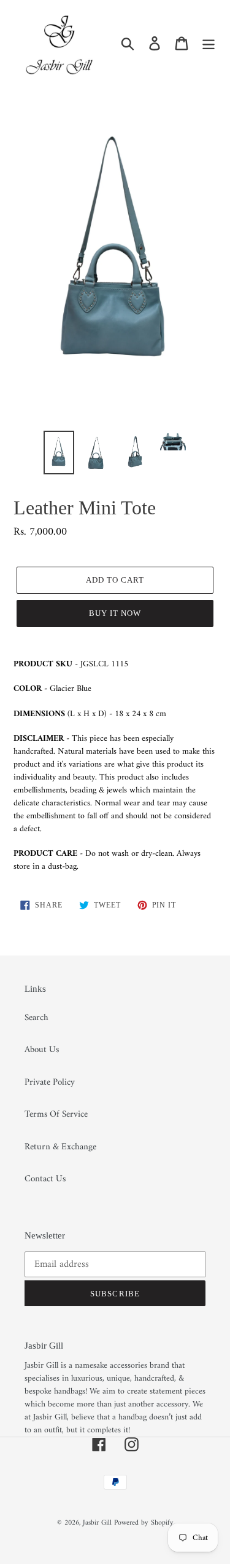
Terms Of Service (56, 1114)
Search (36, 1018)
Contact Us (45, 1179)
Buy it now (115, 613)
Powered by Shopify (144, 1523)
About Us (42, 1050)
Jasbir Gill (97, 1523)
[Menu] (208, 43)
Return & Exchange (60, 1147)
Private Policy (50, 1082)
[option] (59, 452)
